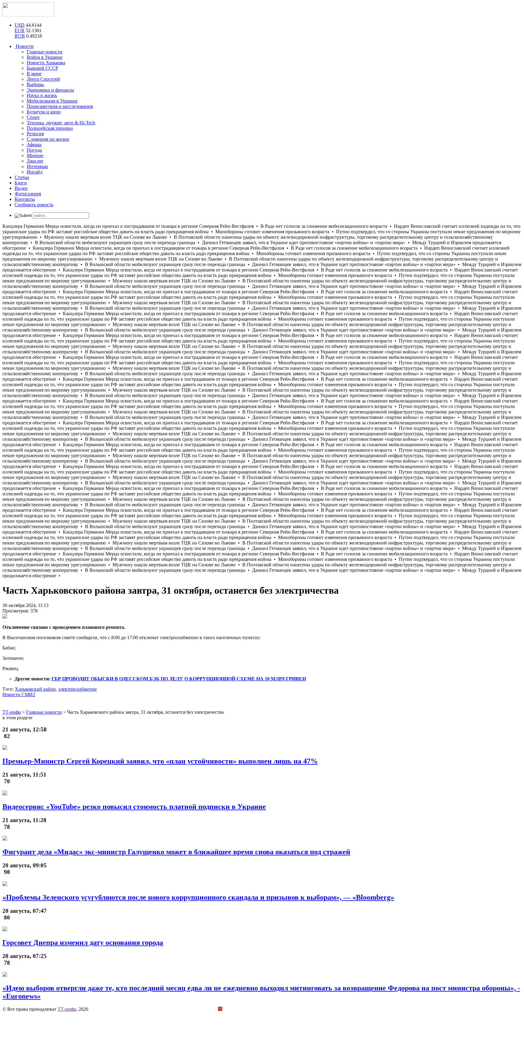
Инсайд (34, 171)
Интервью (37, 166)
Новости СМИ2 (18, 694)
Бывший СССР (42, 68)
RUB (20, 36)
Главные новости (44, 51)
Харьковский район (35, 689)
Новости (24, 46)
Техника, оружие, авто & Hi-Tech (61, 122)
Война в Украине (44, 57)
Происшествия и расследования (60, 106)
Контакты (25, 199)
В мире (34, 73)
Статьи (22, 177)
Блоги (21, 182)
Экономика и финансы (50, 90)
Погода (34, 150)
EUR (20, 30)
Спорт (33, 117)
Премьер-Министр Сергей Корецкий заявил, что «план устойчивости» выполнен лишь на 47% (160, 761)
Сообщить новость (34, 204)
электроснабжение (77, 689)
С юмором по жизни (48, 139)
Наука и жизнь (42, 95)
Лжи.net (35, 161)
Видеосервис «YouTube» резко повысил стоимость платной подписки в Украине (134, 807)
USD (20, 25)
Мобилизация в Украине (52, 100)
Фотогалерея (28, 193)
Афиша (34, 144)
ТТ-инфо (67, 1009)
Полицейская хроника (50, 128)
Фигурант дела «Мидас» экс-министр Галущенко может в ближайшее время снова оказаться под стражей (176, 852)
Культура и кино (44, 111)
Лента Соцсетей (43, 79)
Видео (21, 188)
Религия (35, 133)
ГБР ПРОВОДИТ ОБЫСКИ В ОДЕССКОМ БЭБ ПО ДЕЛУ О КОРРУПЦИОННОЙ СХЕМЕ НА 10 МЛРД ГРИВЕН (179, 678)
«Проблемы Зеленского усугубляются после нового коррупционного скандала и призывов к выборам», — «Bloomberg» (198, 897)
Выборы (35, 84)
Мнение (35, 155)
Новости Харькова (46, 62)
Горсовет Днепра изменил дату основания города (82, 942)
